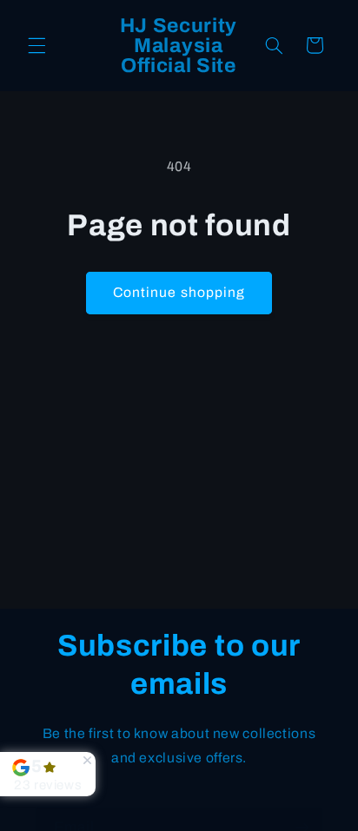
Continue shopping (179, 292)
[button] (36, 45)
